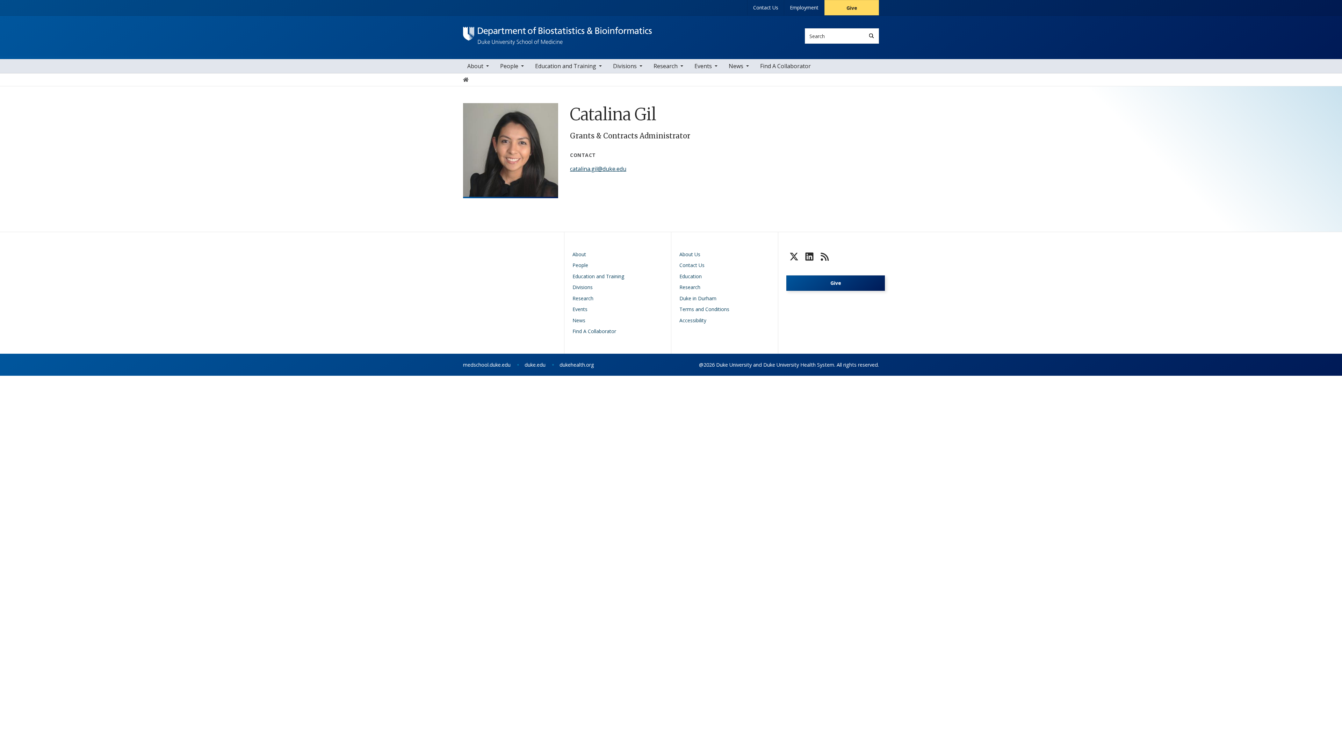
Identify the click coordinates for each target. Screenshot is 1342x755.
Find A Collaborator (785, 66)
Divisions (625, 66)
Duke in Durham (697, 298)
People (509, 66)
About (475, 66)
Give (851, 8)
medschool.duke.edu (487, 364)
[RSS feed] (824, 256)
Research (666, 66)
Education (690, 276)
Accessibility (692, 320)
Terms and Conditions (704, 309)
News (736, 66)
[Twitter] (794, 256)
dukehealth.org (577, 364)
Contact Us (765, 7)
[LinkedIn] (809, 256)
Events (703, 66)
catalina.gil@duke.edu (598, 169)
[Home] (557, 33)
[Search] (871, 35)
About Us (689, 254)
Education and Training (565, 66)
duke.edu (535, 364)
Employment (804, 7)
